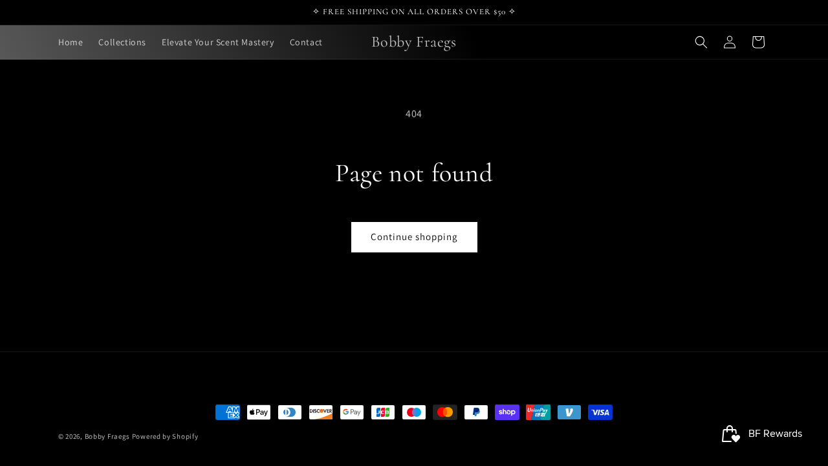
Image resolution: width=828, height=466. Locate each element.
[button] (701, 42)
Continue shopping (414, 236)
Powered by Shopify (165, 436)
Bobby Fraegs (107, 436)
